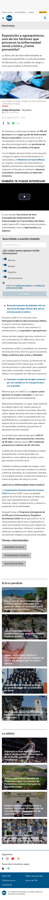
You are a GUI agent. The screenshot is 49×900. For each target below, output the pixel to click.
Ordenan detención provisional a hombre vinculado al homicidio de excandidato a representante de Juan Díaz (23, 809)
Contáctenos (7, 885)
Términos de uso (8, 880)
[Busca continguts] (45, 18)
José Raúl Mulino (20, 12)
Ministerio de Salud (14, 547)
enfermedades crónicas (16, 555)
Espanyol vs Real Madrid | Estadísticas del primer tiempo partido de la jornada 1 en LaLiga (23, 838)
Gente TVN (6, 876)
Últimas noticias (7, 12)
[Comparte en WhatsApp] (13, 123)
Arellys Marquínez (16, 110)
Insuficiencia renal (13, 563)
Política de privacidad (34, 876)
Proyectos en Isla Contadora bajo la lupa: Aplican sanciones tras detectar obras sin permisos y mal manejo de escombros (23, 605)
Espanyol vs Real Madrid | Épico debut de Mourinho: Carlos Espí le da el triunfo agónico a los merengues (23, 755)
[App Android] (9, 868)
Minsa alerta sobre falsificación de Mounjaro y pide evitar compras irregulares (23, 715)
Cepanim (31, 12)
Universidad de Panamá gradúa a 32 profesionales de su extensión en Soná (23, 688)
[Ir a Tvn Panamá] (23, 18)
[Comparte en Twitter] (8, 123)
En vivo (43, 12)
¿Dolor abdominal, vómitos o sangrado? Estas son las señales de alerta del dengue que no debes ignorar (24, 659)
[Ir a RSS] (19, 858)
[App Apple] (3, 868)
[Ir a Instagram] (8, 858)
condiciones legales (23, 285)
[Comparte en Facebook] (3, 123)
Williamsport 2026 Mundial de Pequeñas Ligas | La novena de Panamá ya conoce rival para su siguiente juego (22, 782)
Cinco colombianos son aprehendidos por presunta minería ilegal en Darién (24, 633)
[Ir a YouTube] (13, 858)
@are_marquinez (12, 112)
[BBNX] (4, 893)
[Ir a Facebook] (3, 858)
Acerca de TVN (31, 880)
